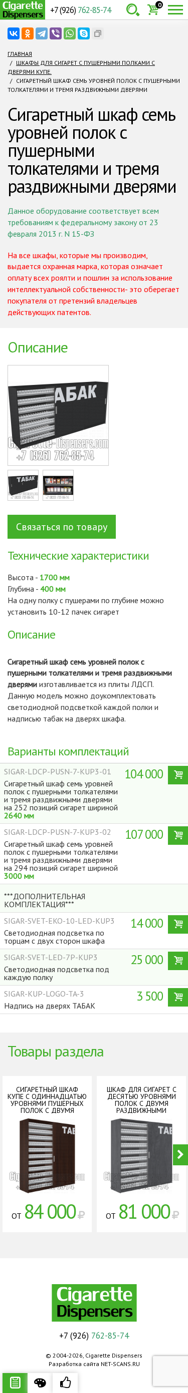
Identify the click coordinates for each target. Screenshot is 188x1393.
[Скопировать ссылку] (98, 33)
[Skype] (84, 33)
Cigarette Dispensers (22, 10)
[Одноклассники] (28, 33)
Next (180, 1154)
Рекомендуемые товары (65, 1383)
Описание (15, 1383)
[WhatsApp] (70, 33)
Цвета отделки (40, 1383)
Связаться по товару (61, 526)
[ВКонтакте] (14, 33)
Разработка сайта (74, 1364)
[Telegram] (42, 33)
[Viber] (56, 33)
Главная (20, 53)
